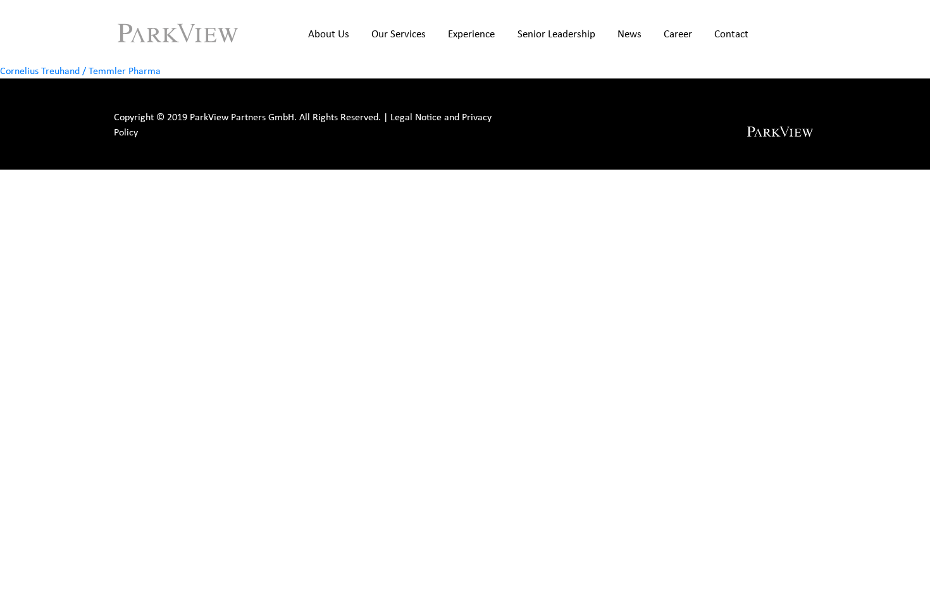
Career (678, 33)
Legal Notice (416, 117)
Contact (731, 33)
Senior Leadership (556, 33)
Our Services (398, 33)
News (629, 33)
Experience (471, 33)
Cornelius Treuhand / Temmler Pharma (80, 71)
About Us (328, 33)
